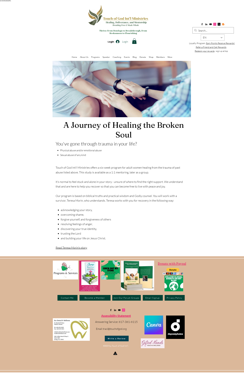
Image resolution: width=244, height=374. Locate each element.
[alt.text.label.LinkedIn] (206, 24)
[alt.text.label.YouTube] (210, 24)
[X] (219, 24)
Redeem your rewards (204, 51)
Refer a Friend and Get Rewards (211, 47)
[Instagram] (214, 24)
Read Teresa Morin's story (71, 247)
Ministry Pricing (204, 263)
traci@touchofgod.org (115, 328)
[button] (134, 41)
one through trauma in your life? (104, 144)
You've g (64, 144)
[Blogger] (223, 24)
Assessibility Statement (116, 315)
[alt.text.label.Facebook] (202, 24)
